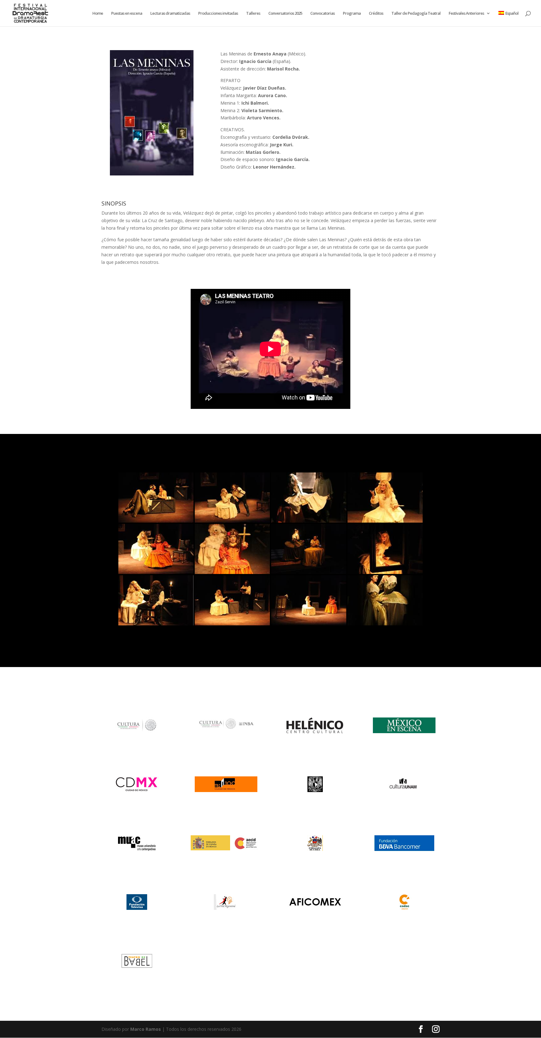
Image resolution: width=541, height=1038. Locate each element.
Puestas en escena (126, 13)
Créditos (376, 13)
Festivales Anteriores (466, 13)
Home (97, 13)
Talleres (253, 13)
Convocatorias (322, 13)
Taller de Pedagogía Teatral (416, 13)
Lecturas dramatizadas (170, 13)
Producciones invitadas (218, 13)
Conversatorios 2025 (285, 13)
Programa (352, 13)
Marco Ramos (145, 1029)
